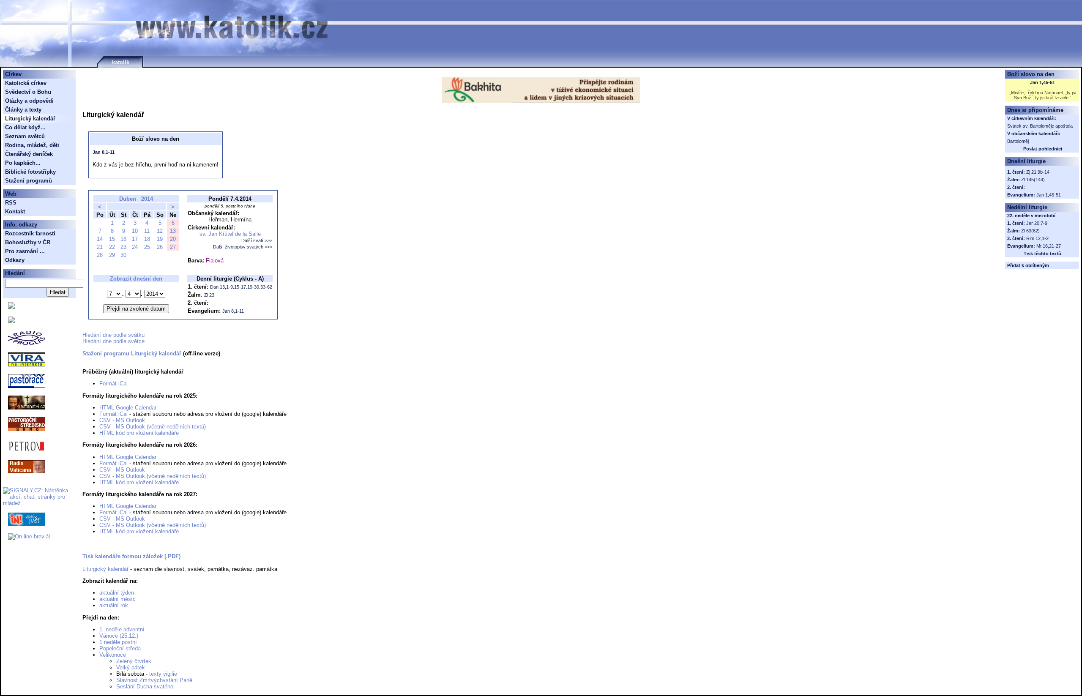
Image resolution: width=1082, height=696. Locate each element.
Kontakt (15, 211)
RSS (10, 202)
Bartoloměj (1018, 141)
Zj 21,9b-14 (1037, 172)
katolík (120, 62)
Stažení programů (28, 180)
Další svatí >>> (256, 240)
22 (112, 247)
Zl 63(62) (1030, 230)
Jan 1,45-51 (1042, 82)
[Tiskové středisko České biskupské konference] (11, 321)
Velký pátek (130, 667)
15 (112, 239)
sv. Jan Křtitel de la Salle (230, 234)
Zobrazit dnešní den (136, 279)
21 (100, 247)
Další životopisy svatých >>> (242, 246)
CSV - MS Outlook (122, 420)
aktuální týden (116, 593)
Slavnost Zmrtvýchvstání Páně (154, 680)
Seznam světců (25, 136)
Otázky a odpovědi (29, 101)
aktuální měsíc (117, 599)
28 (100, 255)
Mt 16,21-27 (1048, 245)
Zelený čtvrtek (133, 661)
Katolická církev (25, 83)
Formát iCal (113, 383)
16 (123, 239)
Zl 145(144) (1033, 179)
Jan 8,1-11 (104, 152)
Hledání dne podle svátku (113, 335)
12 (160, 231)
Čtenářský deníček (29, 154)
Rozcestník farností (30, 233)
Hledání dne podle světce (113, 341)
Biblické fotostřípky (30, 172)
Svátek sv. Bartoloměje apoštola (1040, 125)
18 (147, 239)
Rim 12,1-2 (1037, 238)
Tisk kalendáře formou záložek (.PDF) (131, 556)
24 (135, 247)
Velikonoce (112, 655)
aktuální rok (113, 605)
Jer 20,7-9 (1036, 223)
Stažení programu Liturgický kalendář (131, 353)
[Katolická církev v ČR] (11, 307)
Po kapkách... (23, 163)
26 (160, 247)
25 (147, 247)
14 (100, 239)
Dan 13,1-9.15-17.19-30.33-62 (241, 286)
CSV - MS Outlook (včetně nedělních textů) (152, 426)
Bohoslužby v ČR (27, 242)
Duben (127, 199)
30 (123, 255)
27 (173, 247)
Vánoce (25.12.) (118, 636)
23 (123, 247)
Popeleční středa (120, 648)
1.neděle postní (118, 642)
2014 (147, 199)
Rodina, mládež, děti (32, 145)
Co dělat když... (25, 127)
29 (112, 255)
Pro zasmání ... (25, 251)
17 (135, 239)
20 (173, 239)
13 (173, 231)
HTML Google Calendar (127, 407)
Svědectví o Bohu (28, 92)
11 (147, 231)
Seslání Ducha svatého (144, 686)
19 (160, 239)
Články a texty (23, 109)
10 (135, 231)
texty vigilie (163, 674)
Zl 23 (209, 295)
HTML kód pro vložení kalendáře (139, 433)
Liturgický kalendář (105, 569)
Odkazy (15, 260)
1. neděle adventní (122, 629)
